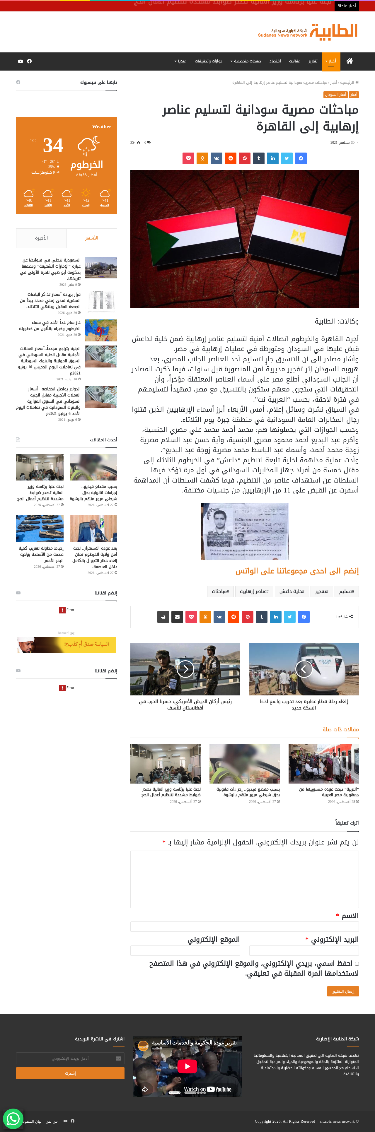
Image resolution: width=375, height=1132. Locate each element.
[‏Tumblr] (259, 158)
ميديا (182, 61)
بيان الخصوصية (30, 1121)
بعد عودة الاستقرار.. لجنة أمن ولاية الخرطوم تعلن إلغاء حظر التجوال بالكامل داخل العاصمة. (94, 557)
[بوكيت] (188, 158)
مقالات (294, 61)
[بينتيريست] (244, 158)
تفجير (320, 591)
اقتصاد (275, 61)
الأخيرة (41, 238)
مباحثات (219, 591)
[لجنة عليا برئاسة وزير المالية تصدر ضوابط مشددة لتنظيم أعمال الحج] (165, 764)
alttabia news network (337, 1121)
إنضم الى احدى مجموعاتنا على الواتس (297, 571)
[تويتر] (287, 158)
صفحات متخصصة (247, 61)
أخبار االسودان (335, 94)
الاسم (347, 915)
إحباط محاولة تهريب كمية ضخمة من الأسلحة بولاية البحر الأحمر (41, 554)
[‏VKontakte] (216, 158)
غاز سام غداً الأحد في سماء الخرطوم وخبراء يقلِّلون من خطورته (50, 326)
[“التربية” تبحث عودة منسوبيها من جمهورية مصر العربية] (324, 764)
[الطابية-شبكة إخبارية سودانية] (304, 32)
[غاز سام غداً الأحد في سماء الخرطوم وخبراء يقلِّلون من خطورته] (101, 330)
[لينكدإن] (273, 158)
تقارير (313, 61)
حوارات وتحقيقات (209, 61)
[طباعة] (163, 617)
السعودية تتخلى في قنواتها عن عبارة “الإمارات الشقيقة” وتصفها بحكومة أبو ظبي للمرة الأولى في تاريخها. (50, 269)
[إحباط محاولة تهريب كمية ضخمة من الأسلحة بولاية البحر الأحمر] (40, 528)
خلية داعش (290, 591)
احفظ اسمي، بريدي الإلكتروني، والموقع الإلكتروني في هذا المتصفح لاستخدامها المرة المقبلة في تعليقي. (254, 968)
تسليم (345, 591)
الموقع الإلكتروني (214, 939)
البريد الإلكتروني (332, 939)
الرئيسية (347, 82)
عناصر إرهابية (253, 591)
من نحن (51, 1121)
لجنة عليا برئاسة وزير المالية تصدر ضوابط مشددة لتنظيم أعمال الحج (171, 792)
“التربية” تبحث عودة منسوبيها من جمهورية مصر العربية (329, 792)
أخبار (332, 61)
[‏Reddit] (230, 158)
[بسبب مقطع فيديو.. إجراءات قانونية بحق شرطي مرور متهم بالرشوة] (244, 764)
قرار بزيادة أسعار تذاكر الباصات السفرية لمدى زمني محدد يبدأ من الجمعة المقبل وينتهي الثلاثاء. (50, 300)
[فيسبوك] (301, 158)
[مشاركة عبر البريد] (177, 617)
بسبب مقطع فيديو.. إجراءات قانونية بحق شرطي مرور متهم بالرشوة (248, 792)
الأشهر (91, 238)
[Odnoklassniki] (202, 158)
